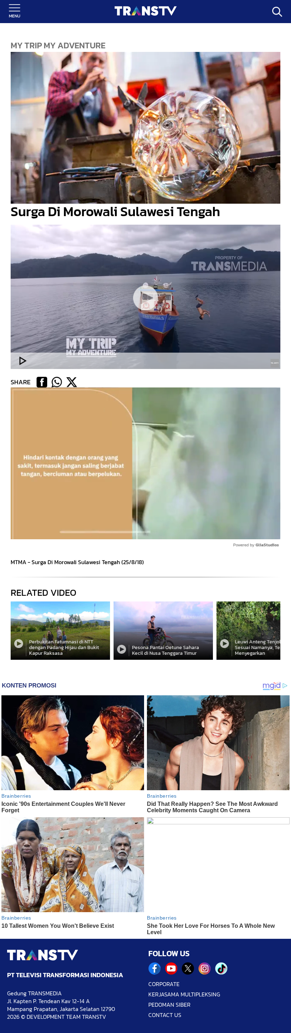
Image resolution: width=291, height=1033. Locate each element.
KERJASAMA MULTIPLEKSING (184, 994)
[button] (145, 128)
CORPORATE (164, 984)
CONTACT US (164, 1015)
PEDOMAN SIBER (169, 1005)
